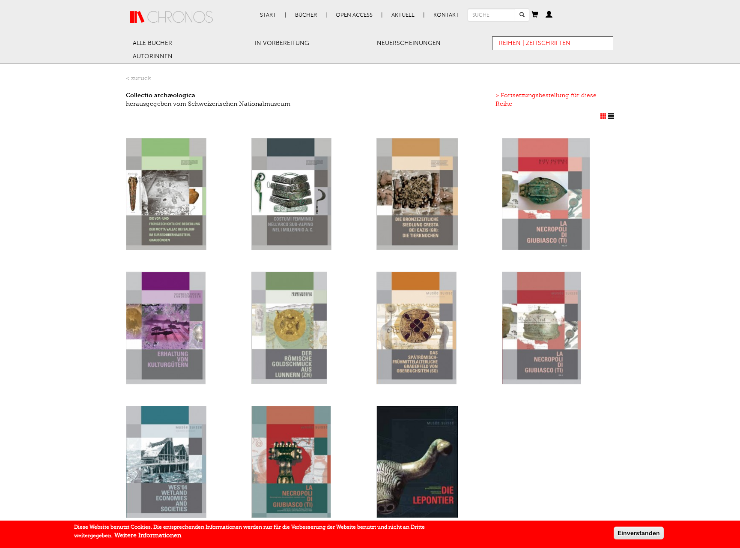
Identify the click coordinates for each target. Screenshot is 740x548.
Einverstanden (639, 533)
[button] (534, 15)
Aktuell (403, 15)
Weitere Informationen (147, 535)
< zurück (138, 78)
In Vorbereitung (282, 43)
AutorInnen (153, 56)
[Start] (172, 17)
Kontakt (446, 15)
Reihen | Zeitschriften (534, 43)
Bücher (306, 15)
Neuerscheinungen (409, 43)
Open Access (354, 15)
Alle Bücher (152, 43)
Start (268, 15)
